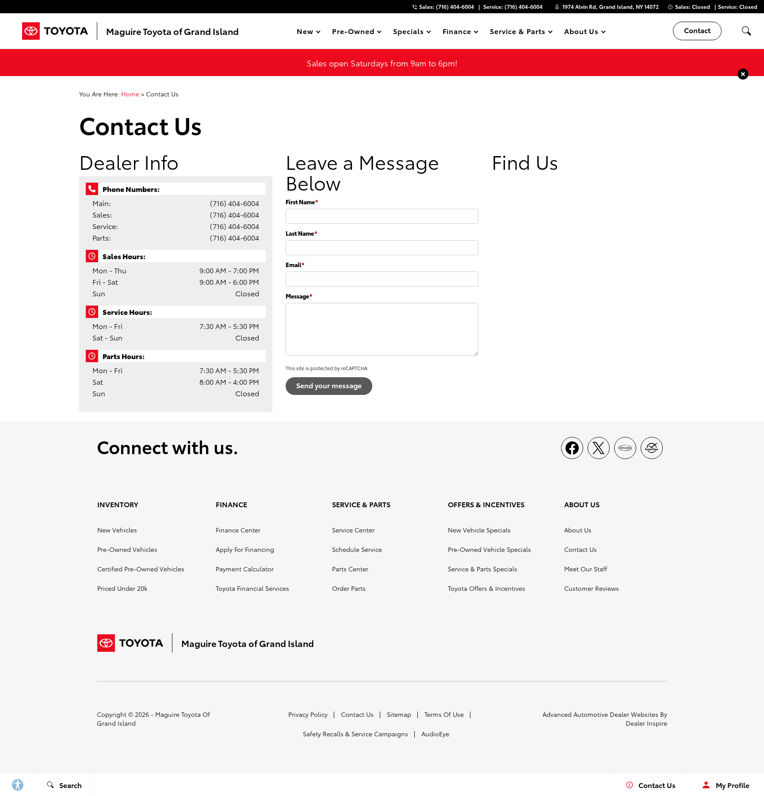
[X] (599, 448)
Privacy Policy (308, 714)
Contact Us (580, 549)
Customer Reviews (591, 588)
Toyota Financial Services (252, 588)
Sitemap (399, 714)
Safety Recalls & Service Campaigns (355, 733)
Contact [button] (697, 30)
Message (299, 296)
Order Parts (349, 588)
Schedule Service (357, 549)
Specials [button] (408, 32)
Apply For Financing (245, 549)
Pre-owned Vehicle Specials (489, 549)
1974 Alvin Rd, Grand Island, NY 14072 (610, 6)
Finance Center (238, 529)
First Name (302, 202)
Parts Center (350, 568)
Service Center (353, 529)
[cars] (625, 448)
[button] (746, 31)
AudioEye (435, 733)
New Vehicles (117, 529)
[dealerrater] (652, 448)
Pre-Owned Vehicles (127, 549)
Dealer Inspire (646, 723)
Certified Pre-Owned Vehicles (140, 568)
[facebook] (572, 448)
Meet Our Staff (585, 568)
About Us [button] (581, 32)
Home (130, 93)
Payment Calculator (245, 568)
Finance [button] (457, 32)
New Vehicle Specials (479, 529)
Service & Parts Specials (482, 568)
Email (295, 264)
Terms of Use (444, 714)
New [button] (306, 32)
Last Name (301, 233)
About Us (578, 529)
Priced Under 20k (122, 588)
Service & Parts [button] (517, 32)
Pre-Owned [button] (353, 32)
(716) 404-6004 (234, 203)
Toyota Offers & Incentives (486, 588)
